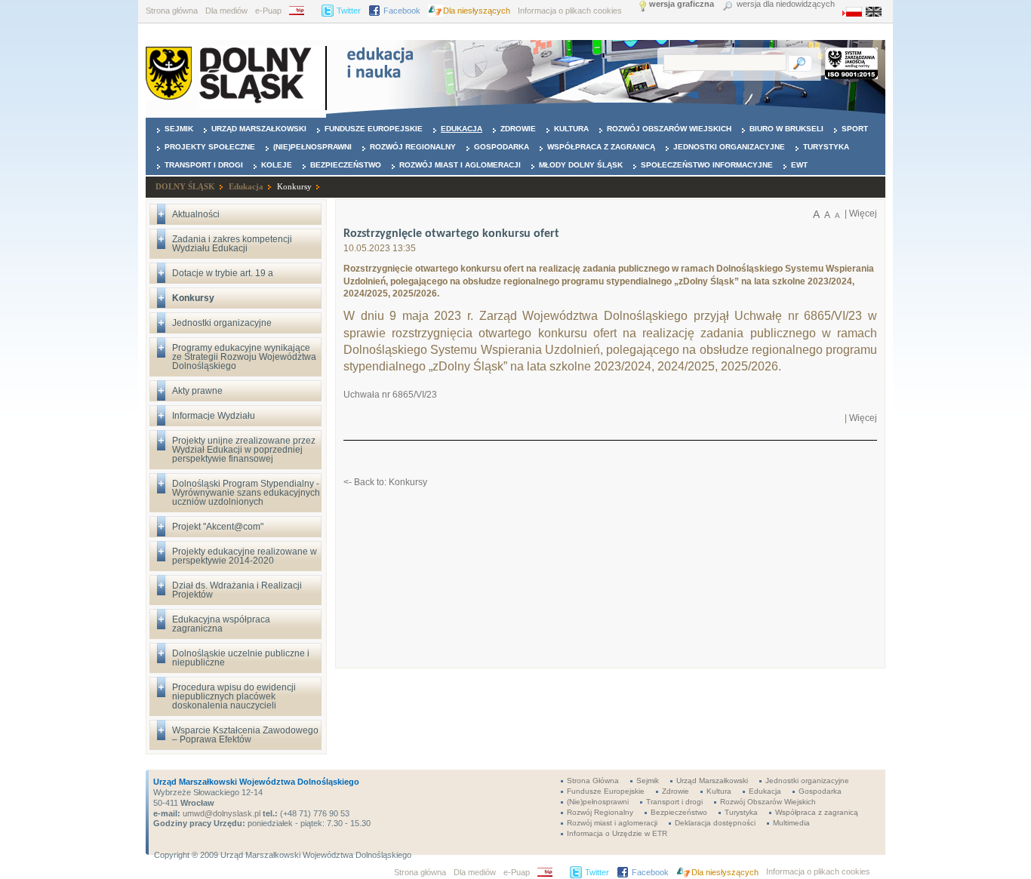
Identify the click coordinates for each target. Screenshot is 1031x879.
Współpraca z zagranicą (601, 147)
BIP (301, 10)
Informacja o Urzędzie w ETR (617, 833)
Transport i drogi (204, 165)
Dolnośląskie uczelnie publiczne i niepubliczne (240, 658)
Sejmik (179, 128)
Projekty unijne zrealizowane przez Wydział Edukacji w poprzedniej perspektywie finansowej (243, 449)
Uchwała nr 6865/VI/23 (390, 394)
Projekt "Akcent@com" (217, 526)
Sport (855, 128)
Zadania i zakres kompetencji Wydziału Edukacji (232, 244)
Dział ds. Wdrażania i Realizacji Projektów (237, 590)
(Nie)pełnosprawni (312, 147)
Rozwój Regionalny (413, 147)
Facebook (401, 10)
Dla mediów (226, 10)
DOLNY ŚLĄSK (185, 186)
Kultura (571, 128)
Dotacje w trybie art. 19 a (222, 273)
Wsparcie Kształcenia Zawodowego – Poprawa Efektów (245, 735)
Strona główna (172, 10)
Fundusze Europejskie (374, 128)
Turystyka (826, 147)
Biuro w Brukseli (786, 128)
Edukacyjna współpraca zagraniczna (221, 624)
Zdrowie (518, 128)
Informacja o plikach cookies (570, 10)
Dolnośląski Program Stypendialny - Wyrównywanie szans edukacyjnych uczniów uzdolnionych (246, 492)
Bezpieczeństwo (345, 165)
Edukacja (461, 128)
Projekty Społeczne (210, 147)
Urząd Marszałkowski (258, 128)
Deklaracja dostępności (715, 823)
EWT (799, 165)
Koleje (276, 165)
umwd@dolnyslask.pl (220, 813)
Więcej (863, 213)
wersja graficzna (681, 4)
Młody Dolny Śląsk (581, 165)
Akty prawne (197, 391)
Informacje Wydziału (213, 415)
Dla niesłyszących (476, 10)
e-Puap (268, 10)
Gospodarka (501, 147)
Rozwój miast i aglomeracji (460, 165)
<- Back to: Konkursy (385, 482)
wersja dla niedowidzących (786, 4)
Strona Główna (593, 780)
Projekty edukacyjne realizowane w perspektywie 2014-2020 (244, 556)
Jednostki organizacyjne (729, 147)
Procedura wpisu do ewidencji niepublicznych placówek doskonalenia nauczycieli (234, 696)
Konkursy (294, 186)
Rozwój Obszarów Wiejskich (669, 128)
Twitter (349, 10)
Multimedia (791, 823)
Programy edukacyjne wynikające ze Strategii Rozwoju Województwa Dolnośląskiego (244, 357)
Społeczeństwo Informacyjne (707, 165)
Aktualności (196, 214)
